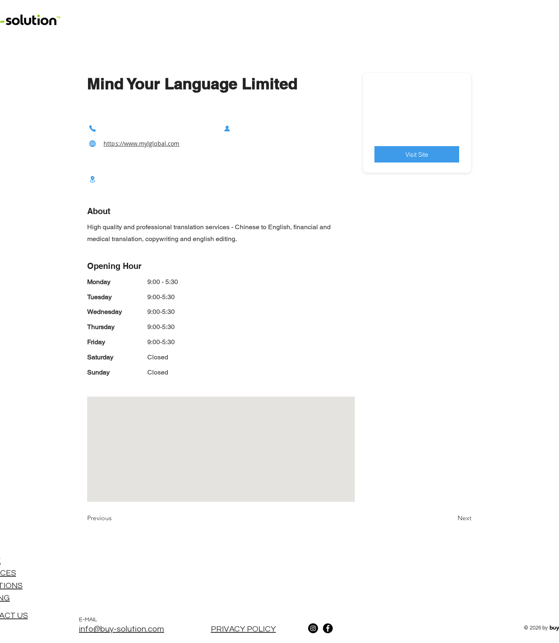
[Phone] (92, 128)
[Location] (92, 179)
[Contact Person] (227, 128)
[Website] (92, 143)
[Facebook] (328, 628)
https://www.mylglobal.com (142, 143)
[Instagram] (313, 628)
